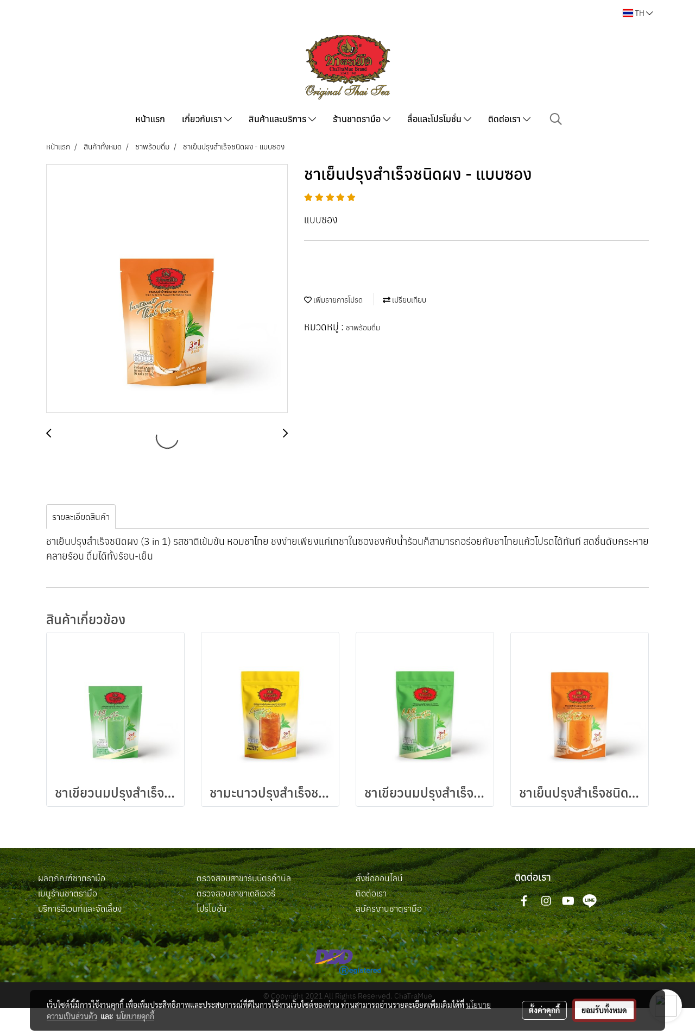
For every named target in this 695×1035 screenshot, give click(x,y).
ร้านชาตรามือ (358, 119)
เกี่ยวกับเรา (203, 119)
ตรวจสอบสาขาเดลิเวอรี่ (236, 893)
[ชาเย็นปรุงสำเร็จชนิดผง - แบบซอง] (167, 289)
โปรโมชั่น (212, 908)
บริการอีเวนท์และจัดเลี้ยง (80, 908)
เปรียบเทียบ (408, 300)
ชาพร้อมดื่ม (363, 328)
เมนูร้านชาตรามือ (67, 893)
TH (639, 13)
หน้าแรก (150, 119)
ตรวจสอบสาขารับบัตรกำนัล (244, 878)
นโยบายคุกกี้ (135, 1016)
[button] (556, 119)
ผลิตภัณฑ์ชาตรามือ (71, 878)
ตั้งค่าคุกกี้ (544, 1010)
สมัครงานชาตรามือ (389, 908)
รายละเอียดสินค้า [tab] (81, 516)
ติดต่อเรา (505, 119)
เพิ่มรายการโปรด (337, 300)
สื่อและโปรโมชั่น (435, 119)
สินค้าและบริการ (278, 119)
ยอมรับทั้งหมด (604, 1010)
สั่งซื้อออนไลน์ (379, 878)
